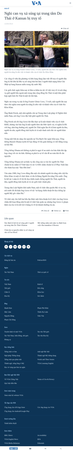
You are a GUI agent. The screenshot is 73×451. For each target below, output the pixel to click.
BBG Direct (8, 435)
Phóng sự (7, 340)
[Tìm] (61, 448)
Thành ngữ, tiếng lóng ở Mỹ (14, 363)
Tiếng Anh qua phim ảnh (12, 359)
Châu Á (7, 292)
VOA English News (11, 439)
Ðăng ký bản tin (9, 260)
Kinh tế (40, 284)
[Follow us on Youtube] (15, 247)
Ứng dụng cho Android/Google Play (16, 411)
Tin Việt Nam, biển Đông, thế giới (16, 336)
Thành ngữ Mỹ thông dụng (46, 355)
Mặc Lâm (7, 312)
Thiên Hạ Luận (42, 312)
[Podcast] (24, 247)
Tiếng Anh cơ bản (10, 352)
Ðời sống (40, 288)
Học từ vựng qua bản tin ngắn (14, 367)
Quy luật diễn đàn (10, 383)
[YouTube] (30, 448)
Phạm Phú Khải (42, 308)
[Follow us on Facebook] (6, 247)
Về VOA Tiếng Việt (11, 379)
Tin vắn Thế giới (43, 332)
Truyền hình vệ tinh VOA (13, 332)
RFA (39, 439)
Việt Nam (7, 284)
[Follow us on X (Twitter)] (10, 247)
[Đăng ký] (28, 247)
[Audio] (45, 448)
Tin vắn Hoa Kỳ (43, 336)
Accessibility (41, 435)
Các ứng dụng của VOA (45, 407)
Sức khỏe (40, 296)
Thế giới (7, 288)
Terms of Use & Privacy (45, 379)
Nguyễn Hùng (9, 316)
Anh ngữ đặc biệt (43, 352)
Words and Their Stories (45, 359)
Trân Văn (40, 316)
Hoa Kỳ (6, 8)
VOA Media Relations (12, 443)
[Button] (65, 28)
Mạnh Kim (8, 308)
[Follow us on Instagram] (19, 247)
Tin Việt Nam (9, 272)
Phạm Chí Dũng (9, 320)
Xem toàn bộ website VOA (13, 395)
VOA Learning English (45, 363)
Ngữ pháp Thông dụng (12, 355)
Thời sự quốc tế (42, 272)
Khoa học (40, 292)
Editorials (40, 443)
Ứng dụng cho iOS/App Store (14, 407)
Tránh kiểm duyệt (10, 423)
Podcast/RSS (41, 260)
